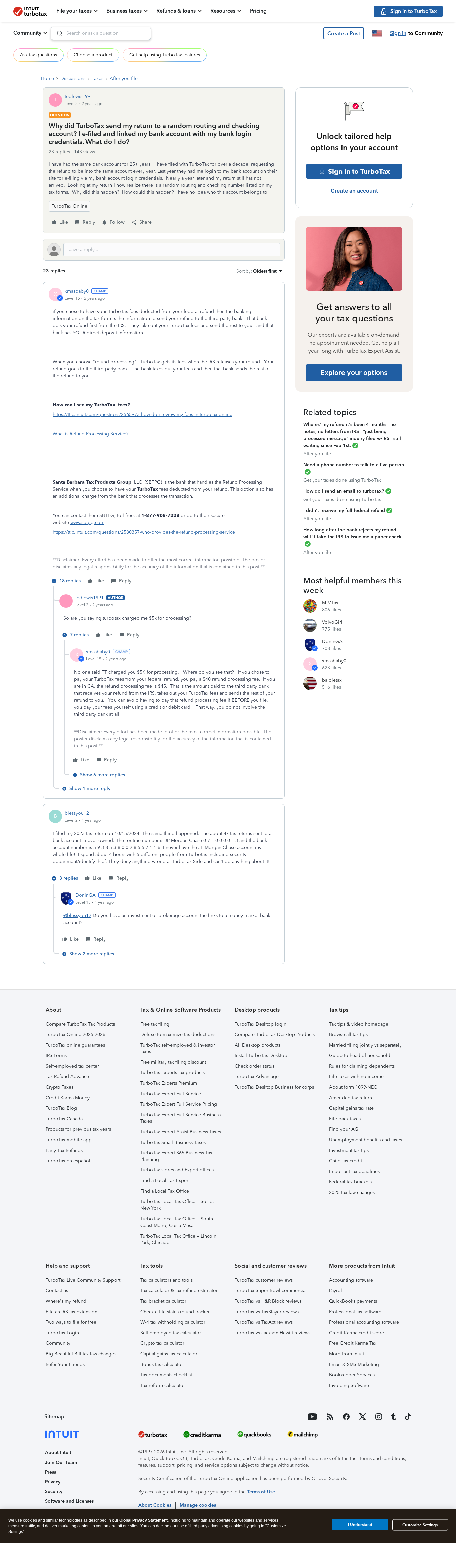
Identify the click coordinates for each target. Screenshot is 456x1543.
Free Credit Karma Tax (352, 1343)
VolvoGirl (332, 622)
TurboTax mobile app (69, 1140)
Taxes (97, 78)
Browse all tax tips (348, 1034)
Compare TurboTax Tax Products (80, 1024)
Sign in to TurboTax (359, 171)
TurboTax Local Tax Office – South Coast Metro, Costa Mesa (176, 1222)
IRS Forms (56, 1055)
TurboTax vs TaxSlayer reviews (267, 1312)
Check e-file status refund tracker (175, 1312)
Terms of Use (261, 1492)
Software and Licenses (69, 1501)
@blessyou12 (77, 915)
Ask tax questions (38, 55)
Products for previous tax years (78, 1129)
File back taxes (345, 1119)
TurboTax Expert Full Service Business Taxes (180, 1118)
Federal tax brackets (350, 1182)
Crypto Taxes (59, 1087)
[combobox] (101, 33)
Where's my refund (66, 1301)
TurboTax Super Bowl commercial (271, 1290)
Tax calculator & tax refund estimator (179, 1290)
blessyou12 (77, 813)
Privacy (52, 1482)
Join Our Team (61, 1462)
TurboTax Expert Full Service (170, 1094)
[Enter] (57, 33)
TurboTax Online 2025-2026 (75, 1034)
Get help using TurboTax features (164, 55)
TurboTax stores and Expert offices (177, 1170)
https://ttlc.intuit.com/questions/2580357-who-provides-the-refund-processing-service (144, 532)
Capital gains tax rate (351, 1108)
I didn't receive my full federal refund (344, 510)
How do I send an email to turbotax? (343, 491)
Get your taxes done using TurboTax (342, 480)
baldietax (332, 680)
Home (47, 78)
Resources (222, 11)
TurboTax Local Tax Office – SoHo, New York (177, 1205)
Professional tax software (355, 1312)
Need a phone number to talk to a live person (353, 465)
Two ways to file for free (71, 1322)
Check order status (254, 1066)
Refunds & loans (176, 11)
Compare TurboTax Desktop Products (275, 1034)
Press (50, 1472)
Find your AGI (344, 1129)
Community (27, 33)
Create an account (354, 190)
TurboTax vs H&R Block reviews (268, 1301)
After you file (124, 78)
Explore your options (354, 373)
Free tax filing (154, 1024)
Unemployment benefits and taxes (365, 1140)
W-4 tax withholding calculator (172, 1322)
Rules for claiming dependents (362, 1066)
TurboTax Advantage (257, 1076)
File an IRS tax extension (71, 1312)
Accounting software (351, 1280)
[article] (164, 437)
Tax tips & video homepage (358, 1024)
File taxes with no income (356, 1076)
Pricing (258, 11)
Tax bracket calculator (163, 1301)
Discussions (72, 78)
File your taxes (74, 11)
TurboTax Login (62, 1333)
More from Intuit (346, 1354)
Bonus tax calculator (161, 1364)
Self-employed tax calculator (170, 1333)
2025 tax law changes (352, 1192)
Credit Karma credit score (356, 1333)
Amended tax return (350, 1098)
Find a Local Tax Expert (165, 1180)
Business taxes (124, 11)
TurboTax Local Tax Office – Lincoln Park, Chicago (178, 1239)
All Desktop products (257, 1045)
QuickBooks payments (353, 1301)
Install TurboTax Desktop (261, 1055)
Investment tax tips (349, 1150)
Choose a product (93, 55)
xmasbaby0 (77, 291)
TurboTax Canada (64, 1119)
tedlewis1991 (79, 96)
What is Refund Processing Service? (91, 434)
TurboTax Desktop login (260, 1024)
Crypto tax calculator (162, 1343)
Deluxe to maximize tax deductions (177, 1034)
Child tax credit (345, 1161)
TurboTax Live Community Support (83, 1280)
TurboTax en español (68, 1161)
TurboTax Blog (61, 1108)
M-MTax (330, 603)
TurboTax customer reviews (264, 1280)
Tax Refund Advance (67, 1076)
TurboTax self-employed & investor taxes (177, 1048)
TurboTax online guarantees (75, 1045)
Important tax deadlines (354, 1171)
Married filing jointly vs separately (365, 1045)
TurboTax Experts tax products (172, 1072)
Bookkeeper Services (352, 1375)
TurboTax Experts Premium (168, 1083)
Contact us (57, 1290)
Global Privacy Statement (143, 1520)
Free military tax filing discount (173, 1062)
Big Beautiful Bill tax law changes (81, 1354)
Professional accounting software (364, 1322)
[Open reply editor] (163, 249)
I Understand (360, 1524)
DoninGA (85, 895)
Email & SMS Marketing (354, 1364)
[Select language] (377, 33)
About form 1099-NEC (353, 1087)
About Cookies (154, 1505)
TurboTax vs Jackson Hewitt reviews (272, 1333)
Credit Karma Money (68, 1098)
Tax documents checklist (166, 1375)
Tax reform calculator (162, 1385)
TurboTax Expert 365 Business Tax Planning (176, 1156)
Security (53, 1491)
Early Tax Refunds (64, 1150)
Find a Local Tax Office (164, 1191)
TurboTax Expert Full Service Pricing (178, 1104)
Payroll (336, 1290)
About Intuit (58, 1452)
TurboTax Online (69, 206)
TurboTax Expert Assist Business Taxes (180, 1132)
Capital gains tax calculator (168, 1354)
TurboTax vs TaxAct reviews (264, 1322)
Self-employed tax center (72, 1066)
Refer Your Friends (65, 1364)
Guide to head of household (359, 1055)
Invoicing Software (349, 1385)
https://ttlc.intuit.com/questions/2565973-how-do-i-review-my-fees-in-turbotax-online (142, 414)
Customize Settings (420, 1525)
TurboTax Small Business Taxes (173, 1142)
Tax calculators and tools (166, 1280)
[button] (343, 33)
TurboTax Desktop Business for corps (274, 1087)
